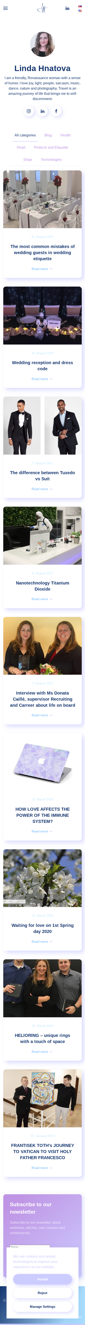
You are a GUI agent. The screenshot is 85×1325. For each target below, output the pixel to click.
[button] (5, 8)
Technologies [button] (51, 159)
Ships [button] (27, 159)
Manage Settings (42, 1306)
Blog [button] (48, 135)
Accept (42, 1279)
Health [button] (65, 135)
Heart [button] (21, 147)
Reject (42, 1293)
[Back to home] (42, 8)
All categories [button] (25, 135)
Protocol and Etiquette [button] (51, 147)
